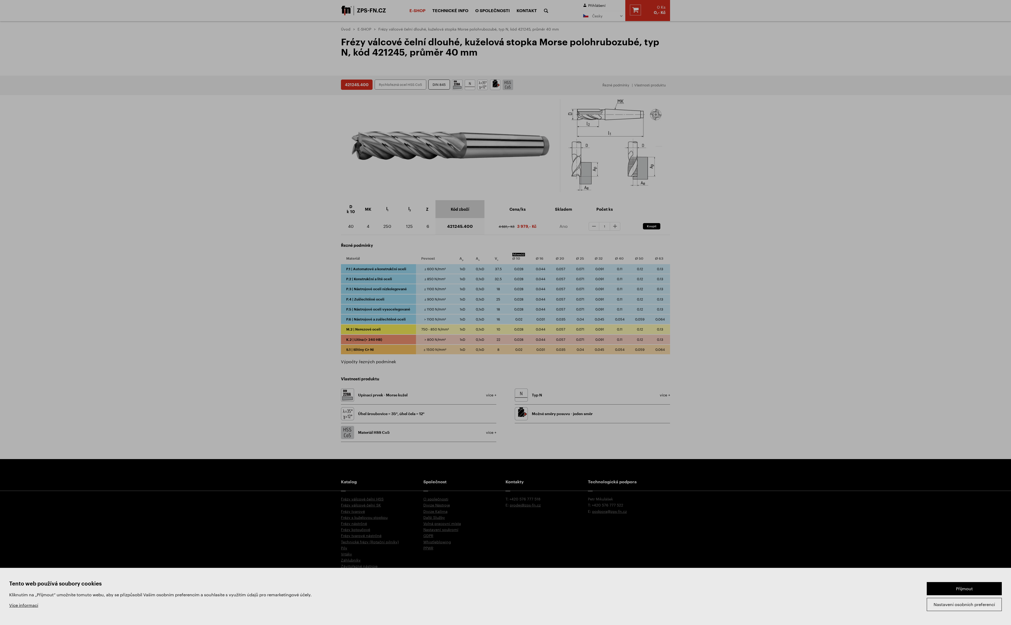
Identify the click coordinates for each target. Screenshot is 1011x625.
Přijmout (964, 588)
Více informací (23, 605)
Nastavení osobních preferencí (964, 604)
